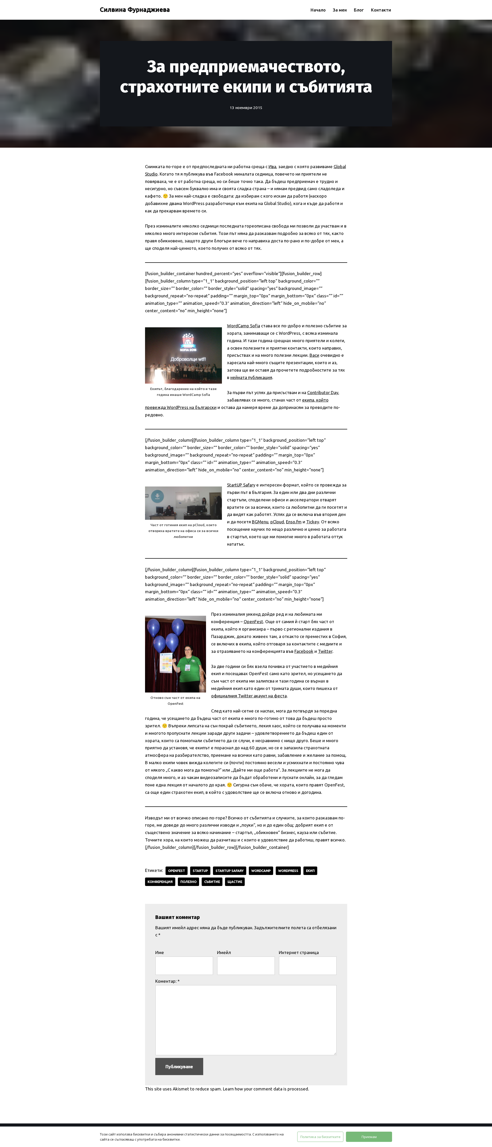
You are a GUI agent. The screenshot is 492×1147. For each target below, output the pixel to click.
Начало (318, 9)
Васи (314, 355)
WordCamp (261, 870)
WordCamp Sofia (243, 325)
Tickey (312, 521)
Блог (359, 9)
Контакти (381, 9)
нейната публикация (251, 377)
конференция (160, 881)
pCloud (277, 521)
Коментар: (167, 981)
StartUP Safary (241, 484)
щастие (235, 881)
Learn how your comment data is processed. (266, 1088)
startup (200, 870)
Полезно (188, 881)
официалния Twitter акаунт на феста (249, 695)
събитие (212, 881)
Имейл (224, 952)
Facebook (303, 651)
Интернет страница (299, 952)
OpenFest (253, 621)
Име (159, 952)
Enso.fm (294, 521)
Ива (272, 166)
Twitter (325, 651)
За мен (340, 9)
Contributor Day (322, 392)
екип (310, 870)
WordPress (288, 870)
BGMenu (260, 521)
